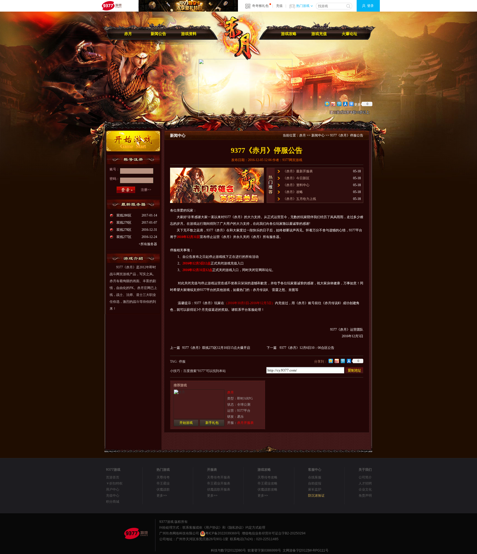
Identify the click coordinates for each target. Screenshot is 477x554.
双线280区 (123, 215)
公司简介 (365, 477)
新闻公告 (158, 34)
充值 (279, 6)
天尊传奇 (163, 477)
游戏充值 (319, 34)
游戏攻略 (288, 34)
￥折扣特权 (114, 483)
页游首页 (112, 477)
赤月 (128, 34)
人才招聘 (365, 483)
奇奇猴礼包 (260, 6)
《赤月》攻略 (293, 192)
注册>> (146, 190)
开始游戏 (186, 423)
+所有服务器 (148, 244)
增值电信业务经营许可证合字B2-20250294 (274, 533)
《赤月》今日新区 (296, 178)
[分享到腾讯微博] (339, 103)
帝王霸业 (163, 483)
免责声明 (365, 495)
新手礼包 (212, 423)
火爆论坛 (349, 34)
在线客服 (314, 477)
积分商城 (112, 502)
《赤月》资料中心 (296, 185)
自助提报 (314, 483)
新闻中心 (318, 135)
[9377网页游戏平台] (135, 533)
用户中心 (112, 489)
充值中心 (112, 495)
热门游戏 (302, 6)
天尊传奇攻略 (267, 477)
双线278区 (123, 230)
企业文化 (365, 489)
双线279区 (123, 222)
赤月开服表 (245, 423)
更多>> (162, 495)
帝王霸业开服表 (218, 483)
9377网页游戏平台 (111, 6)
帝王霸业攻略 (267, 483)
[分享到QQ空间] (327, 103)
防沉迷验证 (316, 495)
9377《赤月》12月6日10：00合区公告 (307, 348)
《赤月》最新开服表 (298, 171)
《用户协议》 (212, 527)
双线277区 (123, 237)
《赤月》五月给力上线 (299, 199)
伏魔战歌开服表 (218, 489)
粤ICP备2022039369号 (222, 533)
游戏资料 (189, 34)
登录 (370, 6)
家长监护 (314, 489)
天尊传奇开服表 (218, 477)
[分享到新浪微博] (333, 103)
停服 (182, 361)
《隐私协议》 (235, 527)
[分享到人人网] (345, 103)
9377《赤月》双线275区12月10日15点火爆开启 (216, 348)
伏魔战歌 (163, 489)
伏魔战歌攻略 (267, 489)
